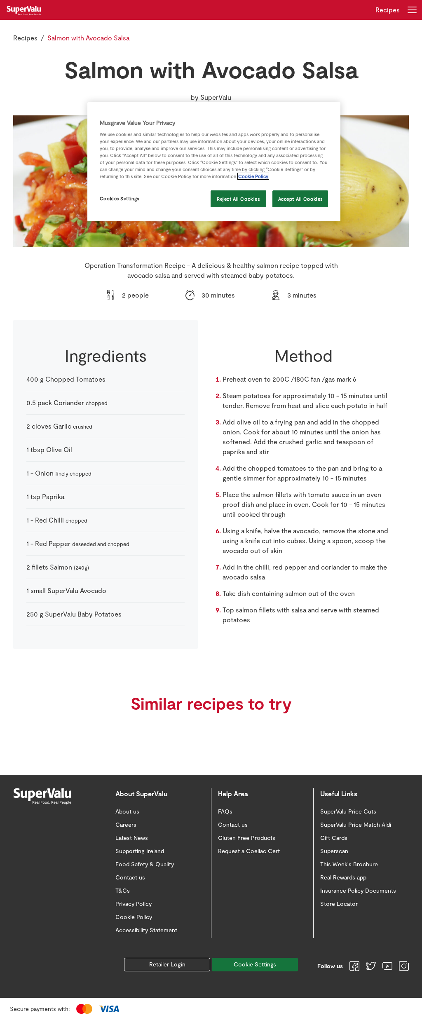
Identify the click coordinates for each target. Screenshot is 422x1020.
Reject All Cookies (238, 199)
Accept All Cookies (300, 199)
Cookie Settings (255, 964)
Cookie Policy (253, 176)
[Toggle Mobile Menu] (412, 10)
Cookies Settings (119, 198)
